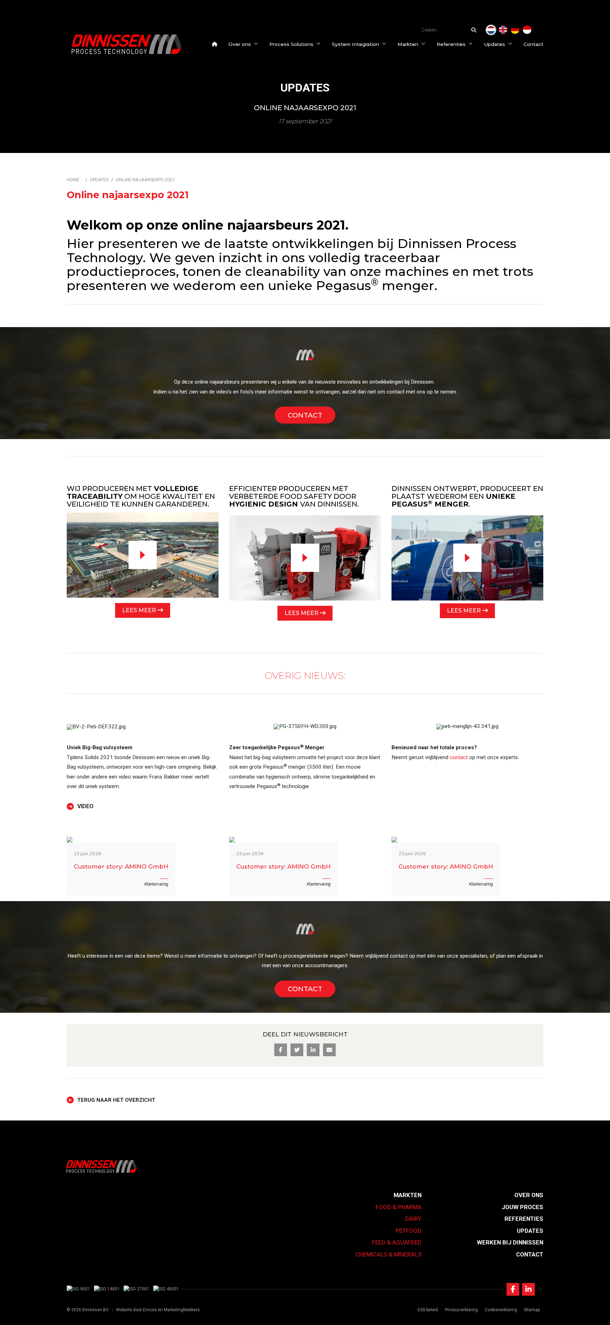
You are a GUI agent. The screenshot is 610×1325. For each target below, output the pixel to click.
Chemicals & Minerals (388, 1254)
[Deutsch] (515, 30)
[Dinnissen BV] (126, 44)
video (85, 806)
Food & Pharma (398, 1207)
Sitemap (532, 1309)
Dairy (413, 1218)
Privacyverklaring (461, 1309)
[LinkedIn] (528, 1289)
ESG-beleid (428, 1309)
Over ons (239, 44)
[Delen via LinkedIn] (313, 1049)
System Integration (355, 44)
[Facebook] (513, 1289)
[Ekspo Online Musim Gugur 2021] (527, 30)
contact (396, 392)
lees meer (139, 610)
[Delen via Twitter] (297, 1049)
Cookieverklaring (501, 1309)
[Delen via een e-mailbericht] (329, 1049)
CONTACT (305, 415)
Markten (407, 44)
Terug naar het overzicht (116, 1100)
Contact (533, 44)
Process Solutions (291, 44)
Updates (494, 44)
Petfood (408, 1230)
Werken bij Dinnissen (510, 1242)
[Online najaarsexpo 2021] (491, 30)
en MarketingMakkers (179, 1309)
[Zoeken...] (475, 30)
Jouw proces (522, 1207)
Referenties (451, 44)
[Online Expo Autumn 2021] (503, 30)
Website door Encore (136, 1309)
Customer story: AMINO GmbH (121, 866)
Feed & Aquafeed (396, 1242)
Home (73, 179)
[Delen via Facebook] (280, 1049)
